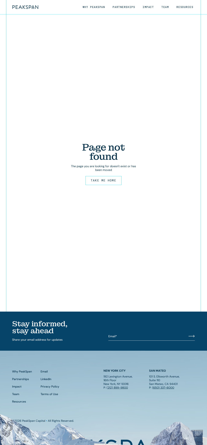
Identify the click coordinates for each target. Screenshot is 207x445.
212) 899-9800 (118, 387)
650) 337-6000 (163, 387)
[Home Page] (25, 7)
